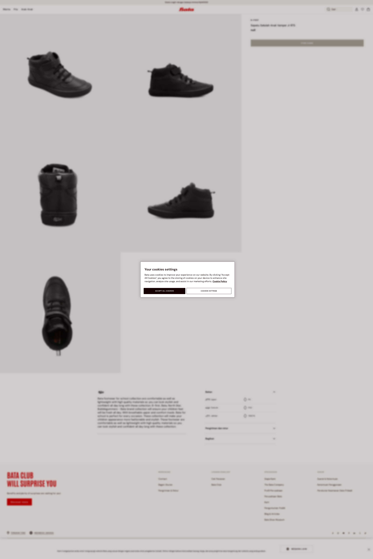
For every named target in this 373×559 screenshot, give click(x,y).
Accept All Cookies (164, 291)
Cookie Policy (220, 281)
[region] (187, 279)
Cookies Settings (209, 291)
